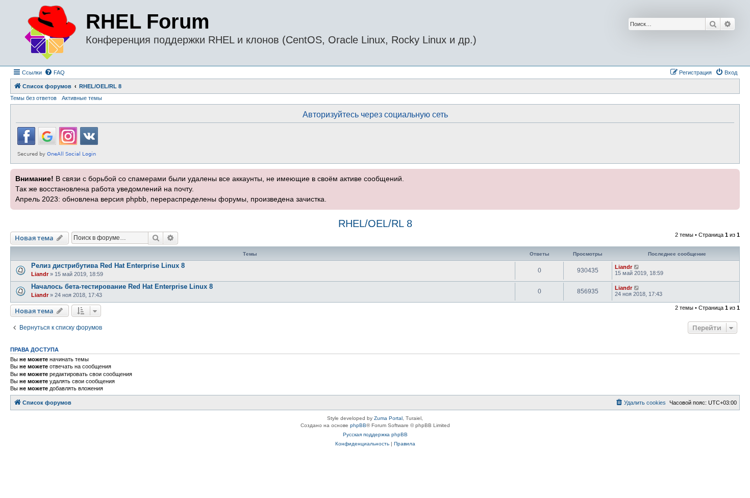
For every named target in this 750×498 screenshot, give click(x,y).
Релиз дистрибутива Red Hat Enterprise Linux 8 (108, 265)
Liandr (39, 274)
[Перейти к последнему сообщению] (637, 267)
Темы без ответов (33, 98)
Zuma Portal (388, 418)
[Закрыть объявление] (731, 175)
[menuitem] (54, 72)
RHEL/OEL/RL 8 (375, 223)
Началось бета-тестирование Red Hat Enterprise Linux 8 (122, 286)
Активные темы (82, 98)
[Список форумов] (49, 33)
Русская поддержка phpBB (375, 434)
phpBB (358, 425)
